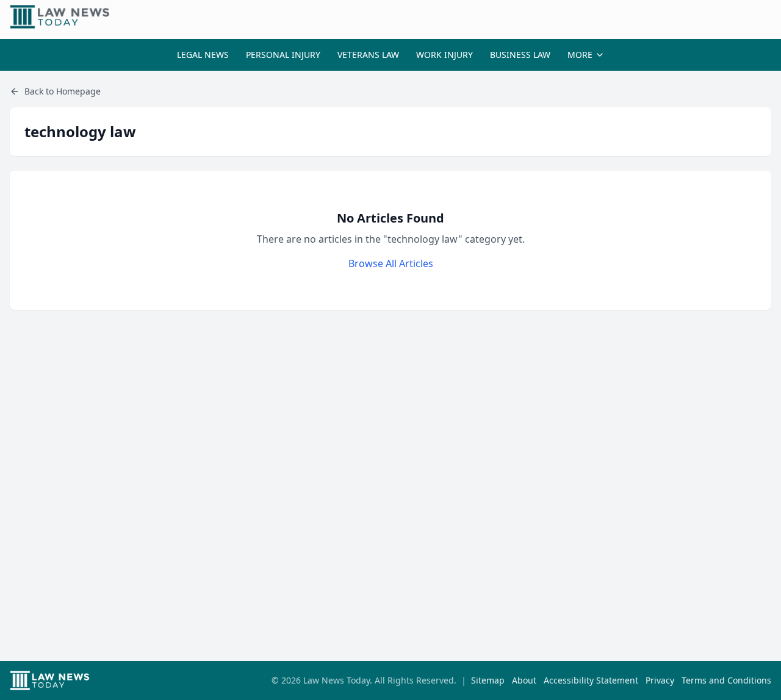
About (524, 680)
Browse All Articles (390, 263)
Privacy (660, 680)
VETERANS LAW (368, 54)
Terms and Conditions (726, 680)
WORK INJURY (444, 54)
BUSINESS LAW (520, 54)
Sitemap (488, 680)
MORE (579, 54)
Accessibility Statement (591, 680)
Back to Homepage (62, 91)
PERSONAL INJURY (283, 54)
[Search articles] (765, 17)
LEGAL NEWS (203, 54)
